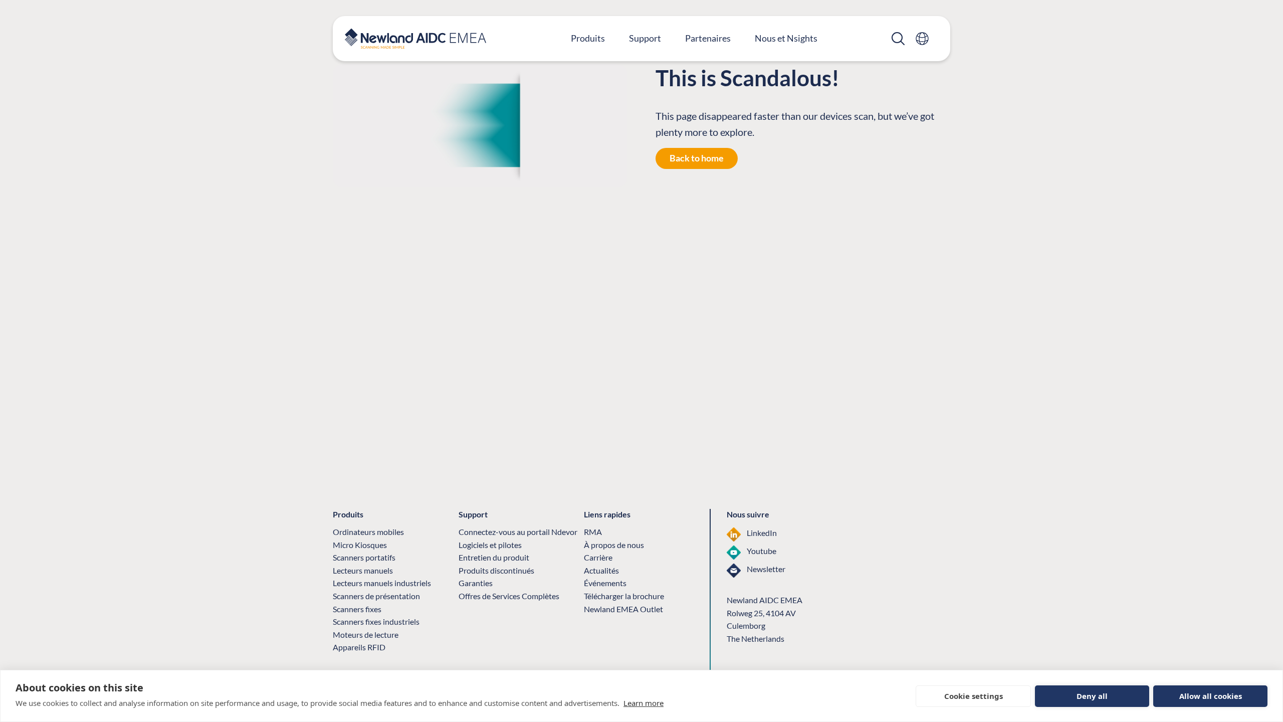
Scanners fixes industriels (376, 621)
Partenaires (708, 38)
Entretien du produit (494, 557)
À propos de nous (614, 545)
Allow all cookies (1210, 696)
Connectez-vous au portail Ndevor (518, 531)
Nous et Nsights (786, 38)
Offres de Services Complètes (509, 596)
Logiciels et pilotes (490, 545)
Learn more (643, 703)
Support (645, 38)
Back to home (697, 157)
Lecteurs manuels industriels (382, 583)
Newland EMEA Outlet (623, 609)
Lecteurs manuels (363, 570)
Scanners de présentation (376, 596)
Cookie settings (973, 696)
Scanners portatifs (364, 557)
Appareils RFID (359, 647)
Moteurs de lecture (365, 634)
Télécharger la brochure (624, 596)
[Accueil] (415, 39)
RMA (593, 531)
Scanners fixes (357, 609)
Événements (605, 583)
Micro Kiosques (360, 545)
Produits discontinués (496, 570)
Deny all (1092, 696)
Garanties (476, 583)
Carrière (598, 557)
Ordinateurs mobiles (368, 531)
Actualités (601, 570)
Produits (588, 38)
